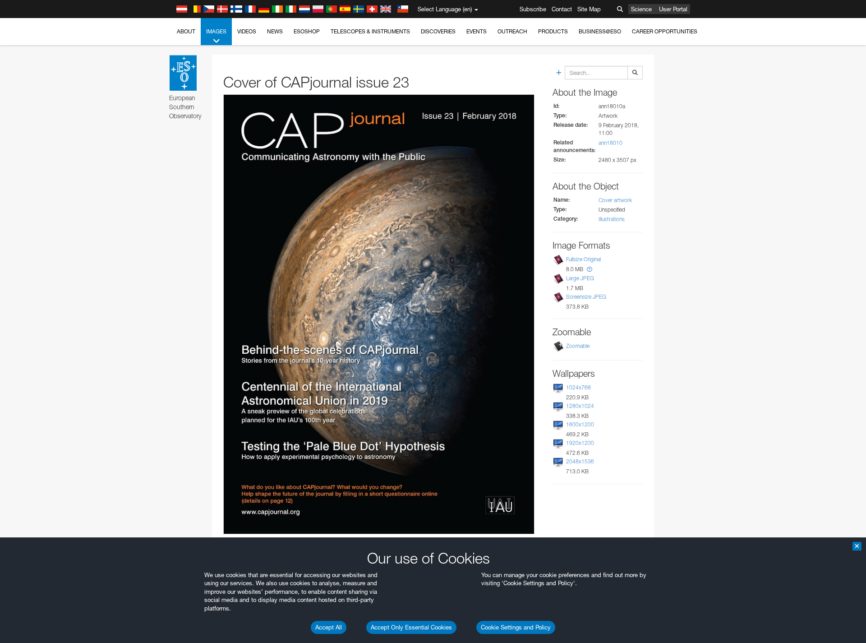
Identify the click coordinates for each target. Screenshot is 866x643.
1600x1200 (580, 424)
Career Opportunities (664, 31)
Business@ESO (600, 31)
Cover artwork (615, 200)
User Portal (673, 9)
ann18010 (610, 142)
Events (476, 31)
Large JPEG (580, 278)
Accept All (328, 627)
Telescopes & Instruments (370, 31)
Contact (562, 9)
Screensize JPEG (586, 296)
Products (553, 31)
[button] (589, 269)
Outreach (512, 31)
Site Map (589, 9)
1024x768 (578, 387)
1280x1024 (580, 405)
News (275, 31)
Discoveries (438, 31)
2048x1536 (580, 461)
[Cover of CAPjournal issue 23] (379, 314)
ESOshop (307, 31)
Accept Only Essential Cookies (411, 627)
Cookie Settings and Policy (516, 627)
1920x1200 (580, 442)
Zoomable (578, 345)
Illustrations (612, 219)
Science (641, 9)
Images (216, 31)
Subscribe (533, 9)
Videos (246, 31)
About (186, 31)
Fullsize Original (583, 259)
